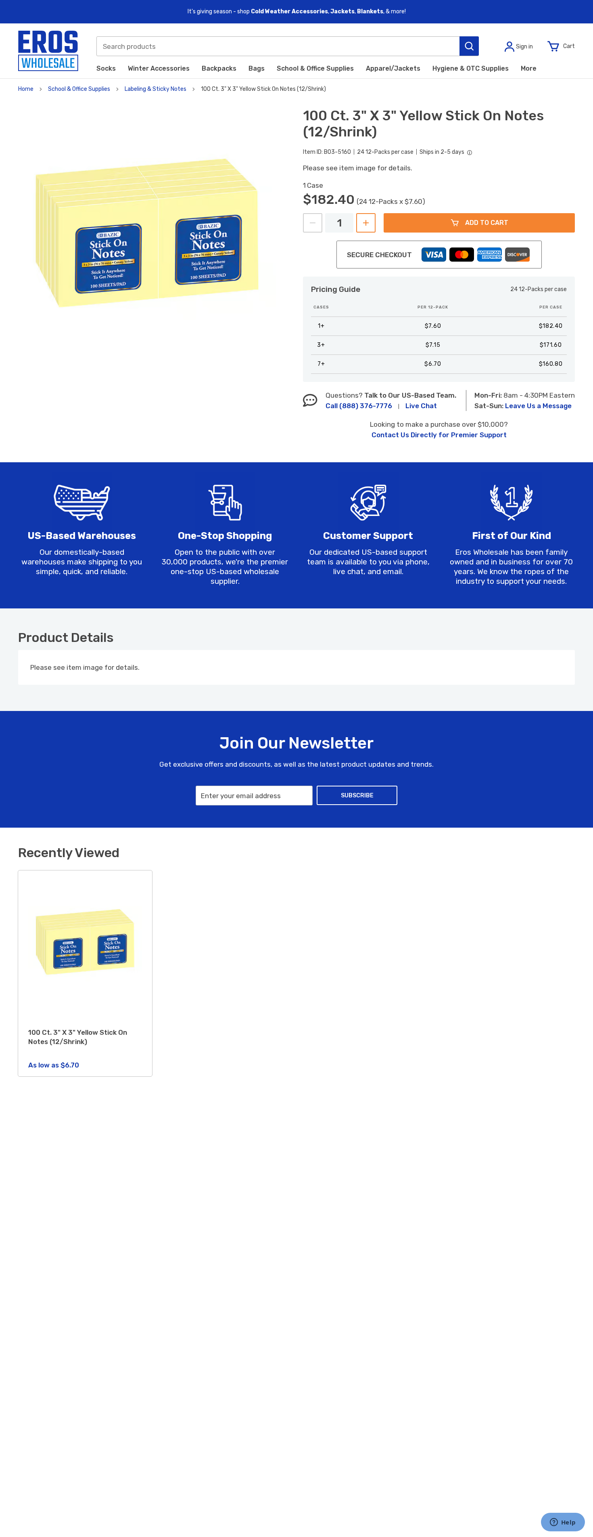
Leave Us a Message (538, 406)
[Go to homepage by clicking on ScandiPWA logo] (48, 51)
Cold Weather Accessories (289, 11)
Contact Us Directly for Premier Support (439, 435)
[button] (469, 46)
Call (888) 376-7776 (359, 406)
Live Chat (421, 406)
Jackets (342, 11)
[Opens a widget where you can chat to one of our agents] (563, 1523)
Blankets (370, 11)
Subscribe (357, 795)
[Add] (366, 223)
